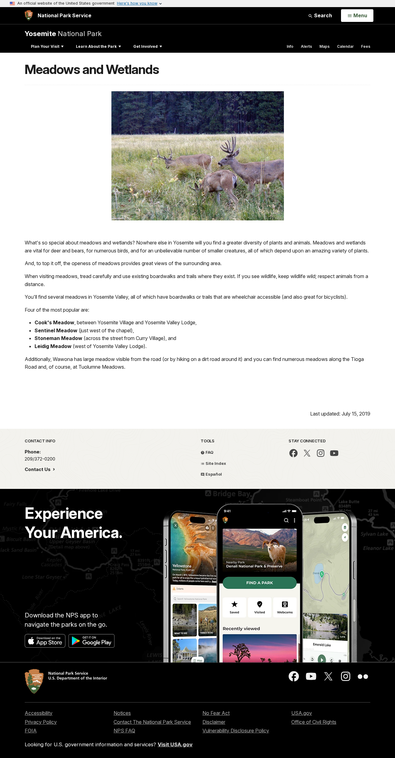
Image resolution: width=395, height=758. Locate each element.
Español (213, 474)
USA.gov (301, 713)
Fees (365, 46)
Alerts (306, 46)
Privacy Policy (41, 722)
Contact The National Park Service (152, 722)
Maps (324, 46)
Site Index (215, 463)
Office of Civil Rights (313, 722)
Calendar (345, 46)
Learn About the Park (96, 46)
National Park (63, 33)
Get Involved (145, 46)
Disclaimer (213, 722)
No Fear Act (216, 713)
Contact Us (38, 469)
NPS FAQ (124, 730)
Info (290, 46)
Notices (122, 713)
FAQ (209, 452)
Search (322, 15)
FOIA (31, 730)
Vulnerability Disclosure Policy (235, 730)
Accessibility (38, 713)
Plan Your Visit (45, 46)
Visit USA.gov (175, 744)
